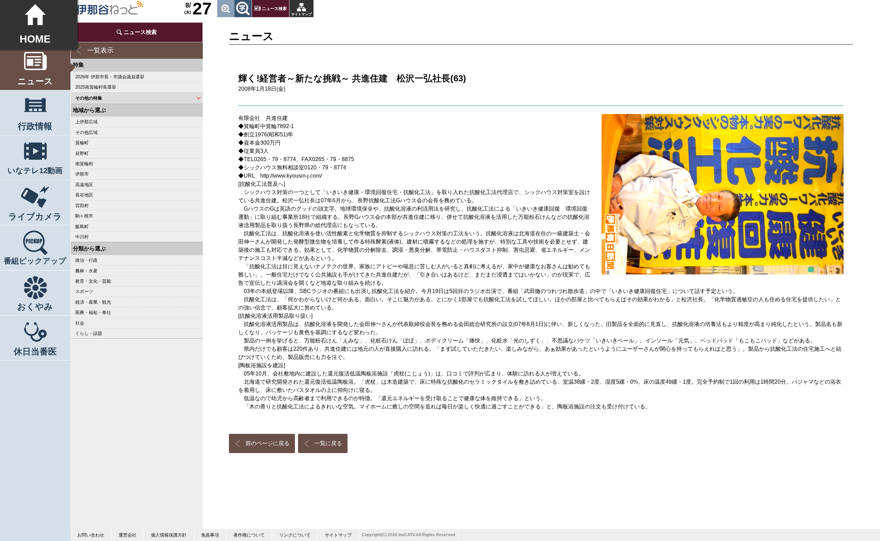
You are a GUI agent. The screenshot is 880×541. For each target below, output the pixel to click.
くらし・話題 (88, 333)
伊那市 (82, 174)
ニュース (35, 81)
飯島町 (82, 226)
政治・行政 (86, 260)
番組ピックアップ (35, 261)
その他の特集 (88, 98)
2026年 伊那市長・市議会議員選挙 (109, 76)
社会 (79, 323)
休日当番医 (35, 351)
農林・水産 (86, 270)
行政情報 (35, 126)
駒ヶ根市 (84, 215)
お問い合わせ (90, 535)
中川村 (82, 236)
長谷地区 (84, 195)
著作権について (249, 535)
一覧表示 (100, 50)
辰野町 (82, 153)
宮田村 (82, 205)
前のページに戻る (267, 443)
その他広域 (86, 132)
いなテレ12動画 (35, 170)
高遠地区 (84, 184)
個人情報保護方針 (169, 535)
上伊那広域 (86, 121)
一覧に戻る (328, 443)
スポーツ (84, 291)
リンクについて (294, 535)
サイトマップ (301, 14)
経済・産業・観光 (93, 302)
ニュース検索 (274, 8)
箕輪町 (82, 142)
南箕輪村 (84, 163)
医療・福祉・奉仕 (93, 312)
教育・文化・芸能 (93, 281)
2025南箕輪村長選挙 (95, 87)
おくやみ (35, 306)
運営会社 (127, 535)
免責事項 (210, 535)
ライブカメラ (35, 216)
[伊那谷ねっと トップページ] (109, 8)
